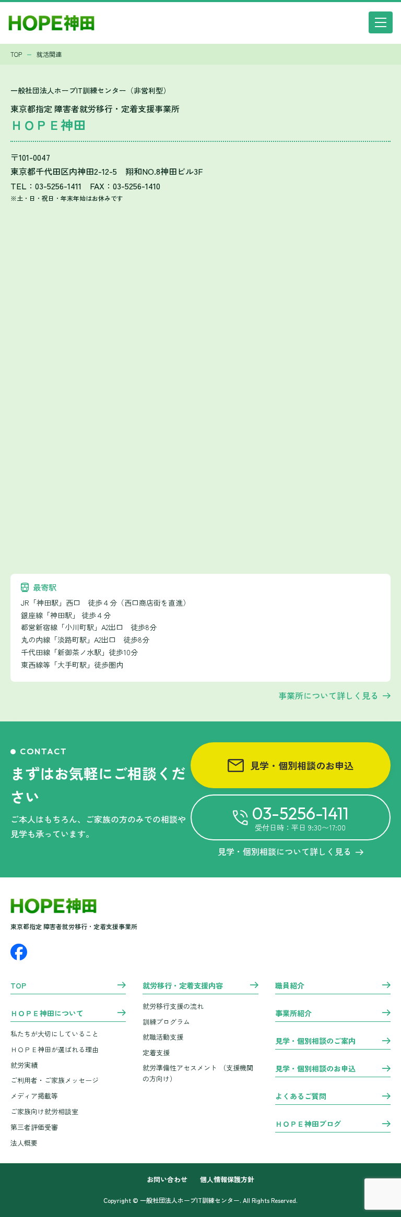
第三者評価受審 (34, 1127)
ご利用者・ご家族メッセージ (54, 1080)
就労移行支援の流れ (173, 1006)
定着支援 (156, 1052)
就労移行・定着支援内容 (183, 986)
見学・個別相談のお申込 (301, 765)
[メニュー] (381, 22)
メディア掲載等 (34, 1096)
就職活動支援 (163, 1037)
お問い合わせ (167, 1180)
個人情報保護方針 (227, 1180)
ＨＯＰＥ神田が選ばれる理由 (54, 1049)
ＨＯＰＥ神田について (47, 1013)
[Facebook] (18, 952)
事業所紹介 (293, 1013)
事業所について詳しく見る (328, 695)
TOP (18, 986)
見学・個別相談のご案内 (315, 1041)
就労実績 (24, 1065)
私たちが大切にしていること (54, 1034)
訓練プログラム (166, 1022)
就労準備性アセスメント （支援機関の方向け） (198, 1073)
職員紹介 (289, 986)
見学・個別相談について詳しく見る (284, 851)
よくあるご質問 (300, 1096)
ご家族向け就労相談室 (44, 1111)
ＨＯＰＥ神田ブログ (308, 1124)
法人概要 (24, 1143)
